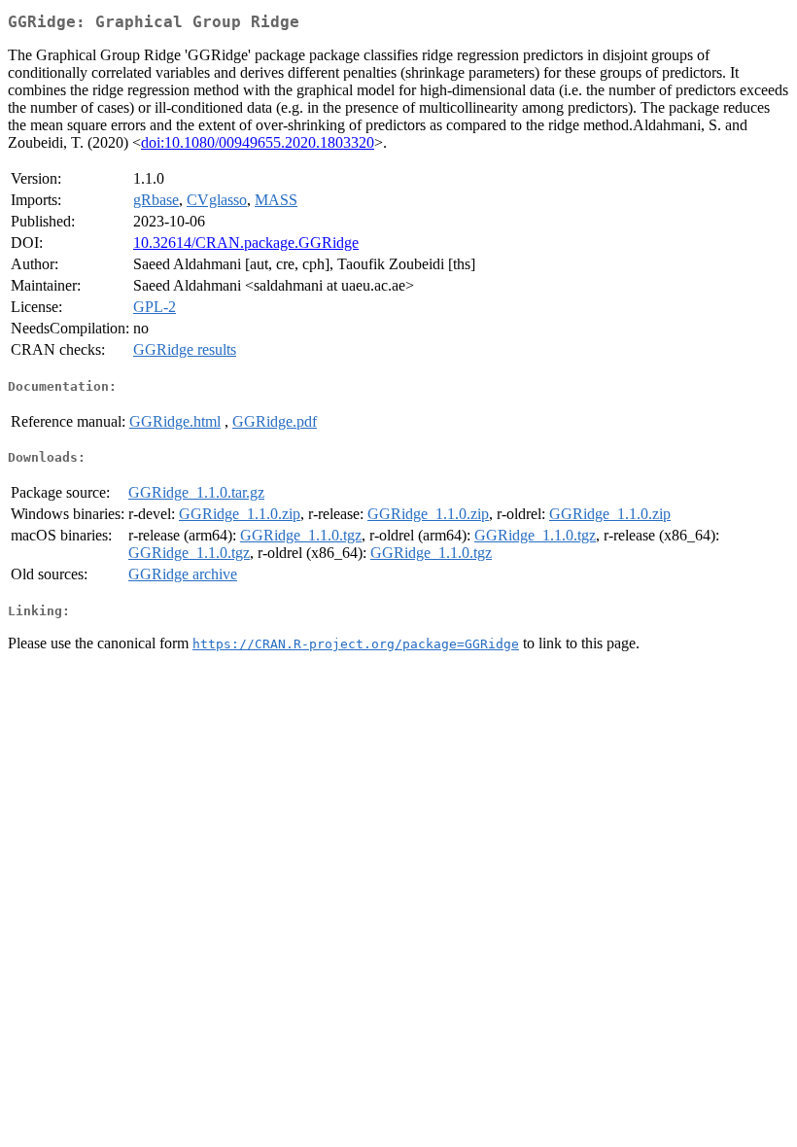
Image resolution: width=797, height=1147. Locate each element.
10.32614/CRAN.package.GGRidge (246, 242)
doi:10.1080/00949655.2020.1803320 (257, 142)
